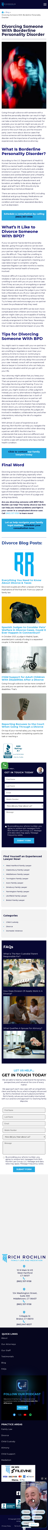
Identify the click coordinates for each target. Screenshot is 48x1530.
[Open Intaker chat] (24, 1529)
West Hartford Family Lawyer (18, 866)
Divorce (9, 926)
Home (2, 12)
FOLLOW (22, 1408)
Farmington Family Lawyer (17, 891)
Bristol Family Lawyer (15, 900)
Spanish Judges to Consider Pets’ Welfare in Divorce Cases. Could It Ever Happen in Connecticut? (24, 630)
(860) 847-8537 (24, 1324)
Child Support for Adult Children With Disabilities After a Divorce (23, 678)
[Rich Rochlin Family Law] (8, 4)
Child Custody (12, 922)
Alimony (5, 1448)
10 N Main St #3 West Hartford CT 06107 (25, 1273)
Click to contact (17, 451)
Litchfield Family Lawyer (16, 896)
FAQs (3, 1369)
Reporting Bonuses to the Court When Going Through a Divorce (23, 725)
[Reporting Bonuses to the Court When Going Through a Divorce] (24, 706)
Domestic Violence (14, 931)
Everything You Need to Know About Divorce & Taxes (21, 581)
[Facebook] (18, 1493)
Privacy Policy (6, 1526)
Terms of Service (19, 1526)
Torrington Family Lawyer (17, 878)
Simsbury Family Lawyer (16, 887)
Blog (7, 12)
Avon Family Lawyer (14, 883)
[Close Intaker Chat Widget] (45, 1478)
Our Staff (6, 1350)
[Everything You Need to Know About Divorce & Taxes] (24, 563)
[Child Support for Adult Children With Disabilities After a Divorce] (24, 659)
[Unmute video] (34, 1501)
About (4, 1338)
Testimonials (7, 1357)
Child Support (8, 1454)
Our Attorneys (8, 1344)
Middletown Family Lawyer (17, 874)
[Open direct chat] (42, 1478)
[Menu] (45, 4)
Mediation (6, 1460)
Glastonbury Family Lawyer (18, 870)
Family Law (6, 1429)
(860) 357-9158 (24, 216)
